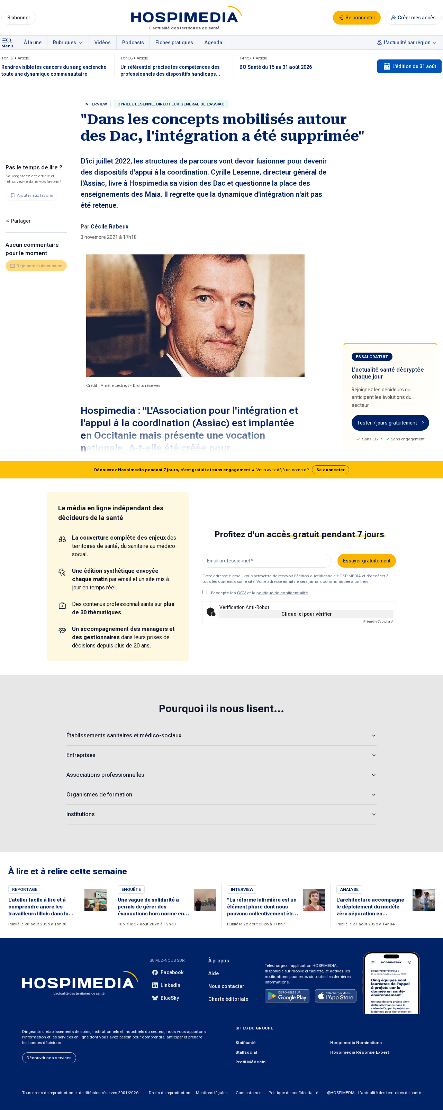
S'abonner (18, 17)
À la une (33, 42)
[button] (221, 469)
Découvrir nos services (49, 1057)
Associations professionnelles (105, 775)
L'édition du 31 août (414, 66)
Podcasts (133, 42)
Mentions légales (211, 1092)
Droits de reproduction (169, 1092)
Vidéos (102, 42)
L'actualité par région (407, 42)
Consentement (249, 1092)
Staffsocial (246, 1052)
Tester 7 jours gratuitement (387, 423)
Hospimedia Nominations (356, 1042)
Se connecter (330, 469)
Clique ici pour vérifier (306, 614)
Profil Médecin (250, 1062)
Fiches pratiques (174, 42)
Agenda (213, 42)
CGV (241, 592)
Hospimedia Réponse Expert (359, 1052)
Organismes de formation (99, 794)
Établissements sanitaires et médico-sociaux (123, 735)
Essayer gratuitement (366, 560)
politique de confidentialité (282, 592)
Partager (20, 221)
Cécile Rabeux (109, 226)
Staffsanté (245, 1042)
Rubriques (64, 42)
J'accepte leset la (259, 592)
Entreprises (81, 755)
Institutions (80, 814)
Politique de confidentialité (293, 1092)
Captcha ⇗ (378, 621)
